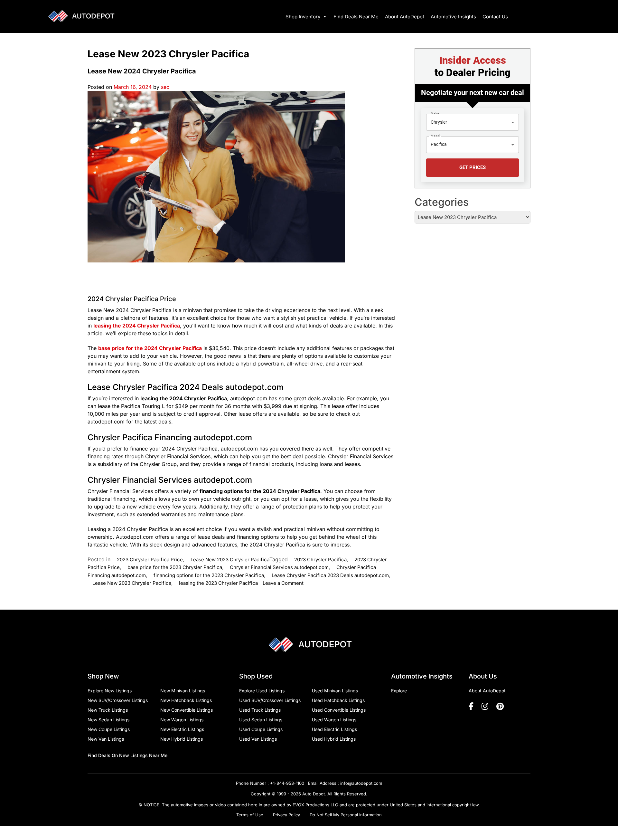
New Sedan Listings (108, 719)
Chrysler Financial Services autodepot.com (279, 567)
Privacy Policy (286, 814)
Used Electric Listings (334, 729)
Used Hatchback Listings (338, 700)
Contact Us (495, 17)
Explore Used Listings (262, 690)
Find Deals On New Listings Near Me (127, 755)
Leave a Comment (283, 583)
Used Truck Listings (260, 710)
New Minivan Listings (182, 690)
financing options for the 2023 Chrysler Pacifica (209, 575)
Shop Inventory (303, 17)
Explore (399, 690)
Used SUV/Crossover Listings (270, 700)
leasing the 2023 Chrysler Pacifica (218, 583)
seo (165, 87)
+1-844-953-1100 (287, 783)
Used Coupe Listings (261, 729)
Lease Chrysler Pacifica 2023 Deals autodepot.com (330, 575)
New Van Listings (106, 739)
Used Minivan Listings (335, 690)
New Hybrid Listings (181, 739)
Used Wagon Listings (334, 719)
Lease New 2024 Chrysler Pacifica (142, 71)
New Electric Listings (182, 729)
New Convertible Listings (186, 710)
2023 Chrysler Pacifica (320, 559)
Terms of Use (249, 814)
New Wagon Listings (181, 719)
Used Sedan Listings (260, 719)
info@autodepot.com (361, 783)
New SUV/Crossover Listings (118, 700)
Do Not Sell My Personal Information (346, 814)
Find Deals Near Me (356, 17)
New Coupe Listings (109, 729)
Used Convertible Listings (339, 710)
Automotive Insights (453, 17)
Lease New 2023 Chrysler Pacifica (230, 559)
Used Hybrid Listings (334, 739)
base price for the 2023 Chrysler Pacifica (174, 567)
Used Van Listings (258, 739)
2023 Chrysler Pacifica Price (150, 559)
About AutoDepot (404, 17)
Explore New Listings (110, 690)
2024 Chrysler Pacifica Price (132, 299)
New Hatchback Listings (186, 700)
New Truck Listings (108, 710)
